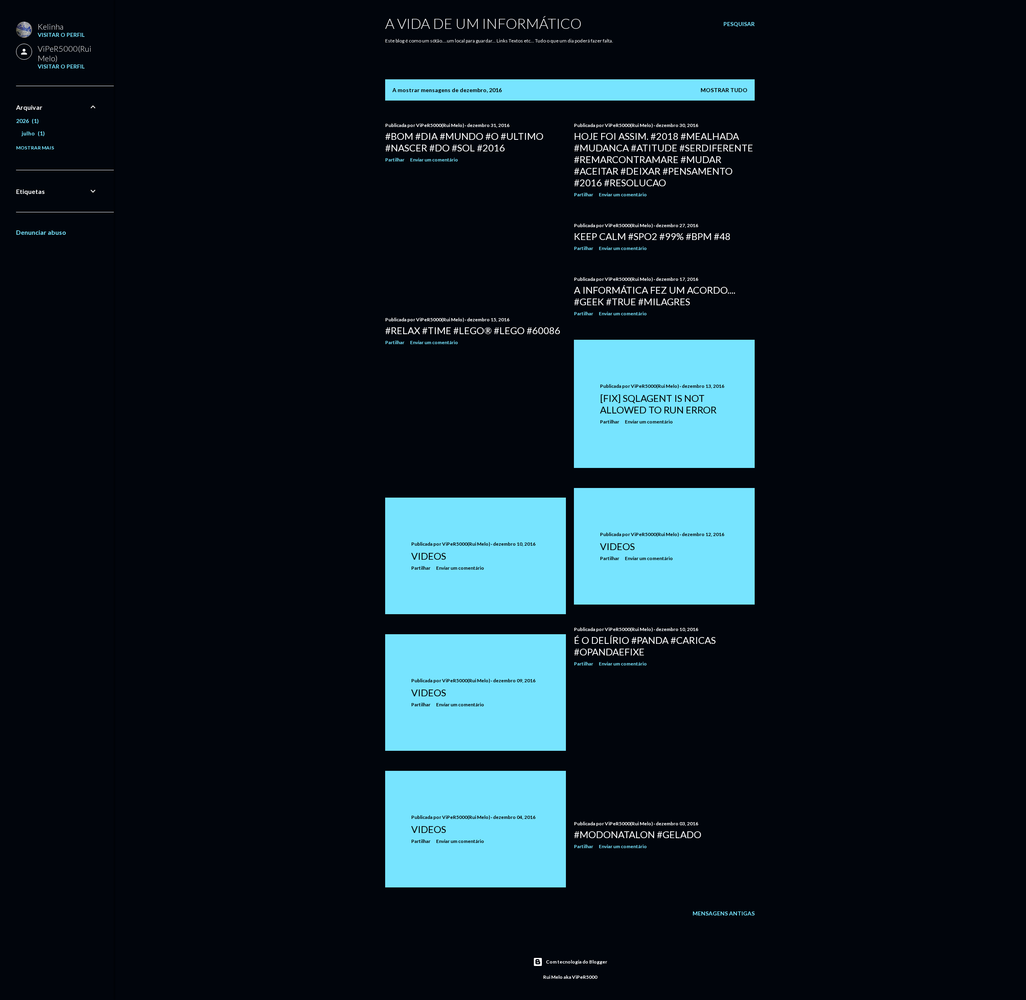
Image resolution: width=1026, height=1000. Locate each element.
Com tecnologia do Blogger (576, 962)
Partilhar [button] (394, 160)
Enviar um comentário (434, 160)
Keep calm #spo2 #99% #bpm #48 (652, 236)
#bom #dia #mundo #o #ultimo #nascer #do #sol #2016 (464, 141)
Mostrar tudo (724, 90)
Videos (617, 546)
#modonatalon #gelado (637, 834)
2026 (26, 120)
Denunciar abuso (41, 232)
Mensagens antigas (724, 913)
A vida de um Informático (483, 23)
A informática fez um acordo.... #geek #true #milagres (654, 295)
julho (32, 133)
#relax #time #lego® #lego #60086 (472, 330)
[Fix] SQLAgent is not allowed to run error (658, 403)
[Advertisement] (475, 239)
